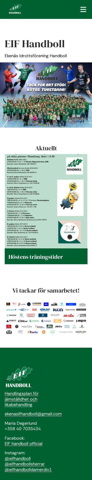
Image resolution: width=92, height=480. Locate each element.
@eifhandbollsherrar (25, 464)
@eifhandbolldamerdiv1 (28, 469)
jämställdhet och (21, 399)
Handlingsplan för (22, 393)
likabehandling (18, 404)
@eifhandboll (18, 458)
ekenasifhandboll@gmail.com (33, 414)
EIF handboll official (23, 443)
